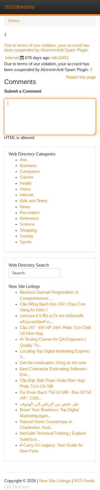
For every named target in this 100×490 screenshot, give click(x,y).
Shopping (28, 230)
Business (28, 165)
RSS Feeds (84, 481)
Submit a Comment (22, 91)
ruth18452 (60, 58)
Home (13, 21)
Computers (30, 171)
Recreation (29, 212)
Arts (23, 160)
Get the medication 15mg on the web (53, 363)
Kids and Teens (34, 201)
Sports (26, 242)
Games (26, 177)
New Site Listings (55, 481)
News (25, 207)
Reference (29, 218)
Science (27, 224)
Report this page (81, 77)
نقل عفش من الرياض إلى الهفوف (49, 404)
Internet (12, 58)
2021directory (19, 7)
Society (26, 236)
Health (25, 183)
